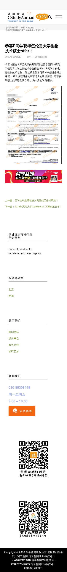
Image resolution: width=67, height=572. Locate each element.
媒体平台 (14, 338)
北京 (11, 289)
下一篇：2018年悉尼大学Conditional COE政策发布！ (33, 206)
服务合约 (14, 345)
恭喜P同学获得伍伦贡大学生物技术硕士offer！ (31, 48)
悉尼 (11, 296)
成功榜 (31, 27)
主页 (23, 27)
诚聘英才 (14, 351)
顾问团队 (14, 332)
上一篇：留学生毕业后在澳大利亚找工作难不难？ (31, 200)
